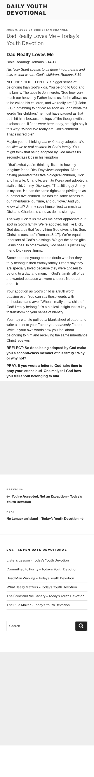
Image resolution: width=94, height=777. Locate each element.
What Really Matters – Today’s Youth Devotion (42, 587)
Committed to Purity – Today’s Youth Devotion (42, 569)
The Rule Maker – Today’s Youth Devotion (38, 605)
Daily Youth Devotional (27, 9)
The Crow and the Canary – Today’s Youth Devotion (45, 596)
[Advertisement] (47, 428)
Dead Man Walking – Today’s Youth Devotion (40, 578)
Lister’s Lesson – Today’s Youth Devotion (38, 560)
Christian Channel (51, 29)
